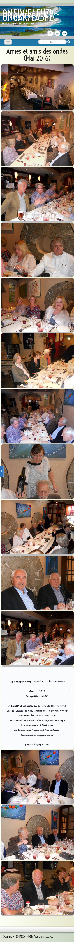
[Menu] (8, 42)
